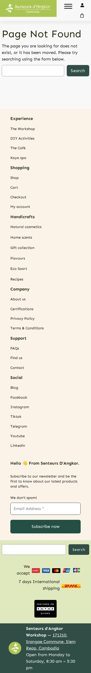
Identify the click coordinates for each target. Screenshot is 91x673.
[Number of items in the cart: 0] (82, 15)
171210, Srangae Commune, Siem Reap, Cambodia (51, 641)
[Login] (82, 5)
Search (78, 70)
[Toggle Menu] (68, 6)
